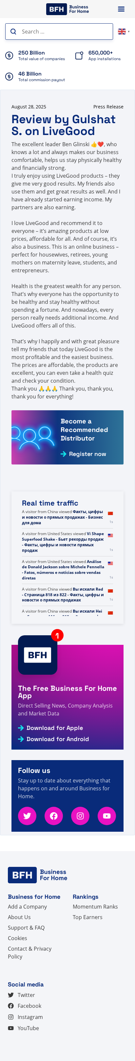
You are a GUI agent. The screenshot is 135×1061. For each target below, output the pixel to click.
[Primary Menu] (121, 9)
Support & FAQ (26, 927)
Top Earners (88, 917)
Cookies (17, 938)
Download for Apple (55, 728)
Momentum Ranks (95, 906)
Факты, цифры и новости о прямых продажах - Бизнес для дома (62, 517)
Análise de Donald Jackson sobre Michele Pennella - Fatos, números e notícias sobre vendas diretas (63, 570)
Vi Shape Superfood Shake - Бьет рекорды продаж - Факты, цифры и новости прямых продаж (63, 542)
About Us (19, 917)
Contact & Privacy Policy (29, 952)
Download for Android (58, 739)
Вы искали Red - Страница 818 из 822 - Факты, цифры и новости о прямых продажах (63, 594)
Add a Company (27, 906)
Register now (87, 454)
